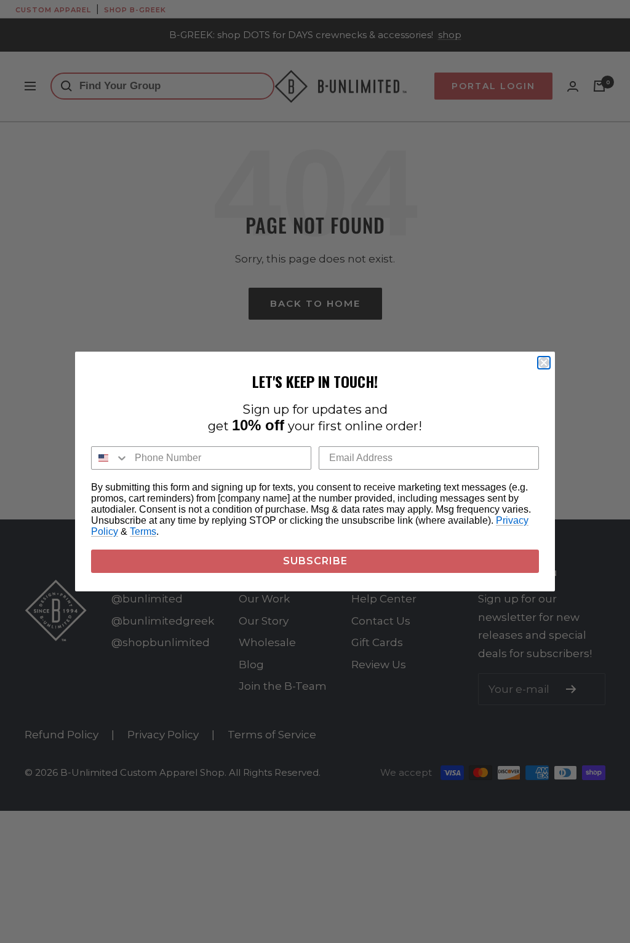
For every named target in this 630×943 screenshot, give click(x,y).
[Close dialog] (544, 363)
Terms (143, 531)
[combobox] (110, 458)
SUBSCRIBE (315, 561)
